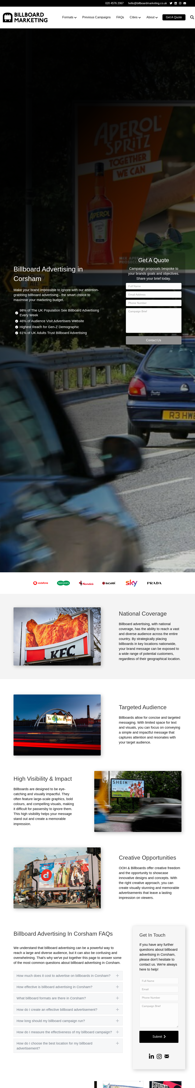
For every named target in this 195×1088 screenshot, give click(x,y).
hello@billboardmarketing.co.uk (147, 3)
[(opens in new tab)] (40, 583)
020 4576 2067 (114, 3)
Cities (133, 17)
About (150, 17)
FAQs (120, 17)
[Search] (189, 17)
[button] (153, 340)
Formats (67, 17)
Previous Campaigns (96, 17)
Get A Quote (174, 17)
